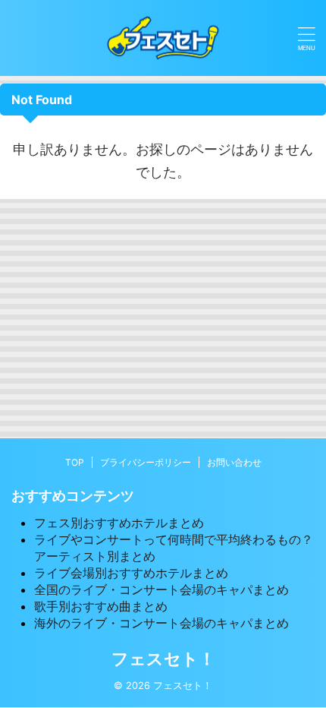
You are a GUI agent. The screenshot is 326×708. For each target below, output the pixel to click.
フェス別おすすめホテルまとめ (119, 522)
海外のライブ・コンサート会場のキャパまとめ (161, 623)
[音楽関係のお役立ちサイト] (162, 38)
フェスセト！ (163, 658)
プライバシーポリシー (145, 462)
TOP (74, 462)
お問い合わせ (234, 462)
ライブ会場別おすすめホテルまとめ (131, 572)
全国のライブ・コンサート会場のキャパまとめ (161, 589)
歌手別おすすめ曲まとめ (101, 606)
